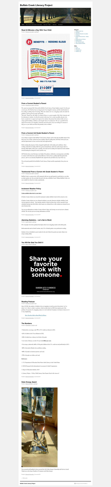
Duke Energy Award (29, 382)
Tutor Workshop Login (80, 41)
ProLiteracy (78, 35)
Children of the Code (79, 31)
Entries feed (78, 48)
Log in (77, 47)
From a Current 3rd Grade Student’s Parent (38, 133)
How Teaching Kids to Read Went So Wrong (35, 315)
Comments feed (78, 50)
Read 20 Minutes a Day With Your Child (36, 30)
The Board (60, 24)
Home (23, 24)
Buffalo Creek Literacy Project (36, 5)
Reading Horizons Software (81, 39)
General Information (30, 98)
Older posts (24, 478)
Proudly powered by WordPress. (82, 483)
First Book (77, 32)
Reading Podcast (28, 301)
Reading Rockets (79, 40)
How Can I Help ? (47, 24)
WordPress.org (78, 51)
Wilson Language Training (80, 43)
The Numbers (27, 323)
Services (54, 24)
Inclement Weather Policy (31, 188)
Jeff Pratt (36, 32)
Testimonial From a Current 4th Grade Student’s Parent (43, 171)
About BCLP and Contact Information (34, 24)
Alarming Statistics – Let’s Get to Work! (37, 220)
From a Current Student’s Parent (34, 103)
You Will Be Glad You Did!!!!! (32, 242)
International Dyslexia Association (82, 33)
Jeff (35, 190)
